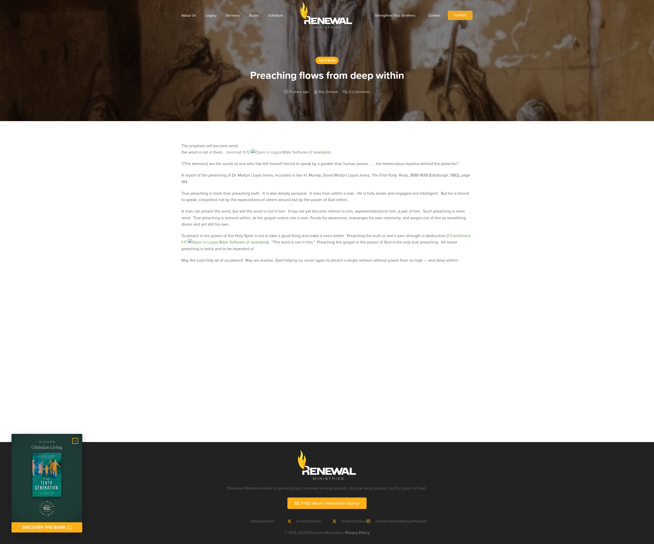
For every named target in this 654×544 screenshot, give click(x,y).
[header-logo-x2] (326, 15)
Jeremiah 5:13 (238, 152)
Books (254, 15)
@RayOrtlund (262, 521)
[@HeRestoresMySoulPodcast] (370, 521)
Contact (434, 15)
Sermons (233, 15)
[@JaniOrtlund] (291, 521)
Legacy (211, 15)
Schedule (275, 15)
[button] (75, 441)
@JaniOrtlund (308, 521)
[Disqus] (327, 360)
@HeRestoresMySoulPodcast (401, 521)
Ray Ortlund (328, 91)
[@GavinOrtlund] (336, 521)
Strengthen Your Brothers (395, 15)
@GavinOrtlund (354, 521)
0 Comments (359, 91)
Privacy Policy (357, 532)
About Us (188, 15)
